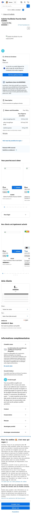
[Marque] (25, 420)
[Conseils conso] (25, 344)
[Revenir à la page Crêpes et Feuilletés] (1, 14)
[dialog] (15, 475)
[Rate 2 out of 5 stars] (3, 24)
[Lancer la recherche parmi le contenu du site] (28, 6)
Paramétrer (15, 512)
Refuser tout (15, 508)
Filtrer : (3, 306)
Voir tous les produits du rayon (12, 140)
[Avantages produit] (25, 426)
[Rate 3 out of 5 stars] (4, 24)
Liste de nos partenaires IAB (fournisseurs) (13, 498)
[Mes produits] (21, 2)
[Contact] (25, 409)
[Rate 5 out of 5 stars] (6, 24)
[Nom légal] (25, 214)
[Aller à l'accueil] (2, 2)
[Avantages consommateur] (25, 432)
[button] (15, 2)
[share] (28, 28)
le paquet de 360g (6, 23)
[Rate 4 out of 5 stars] (5, 24)
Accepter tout (15, 504)
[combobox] (15, 6)
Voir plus (5, 133)
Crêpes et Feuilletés (8, 14)
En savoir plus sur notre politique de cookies (14, 481)
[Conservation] (25, 414)
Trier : (2, 313)
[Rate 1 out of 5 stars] (1, 24)
